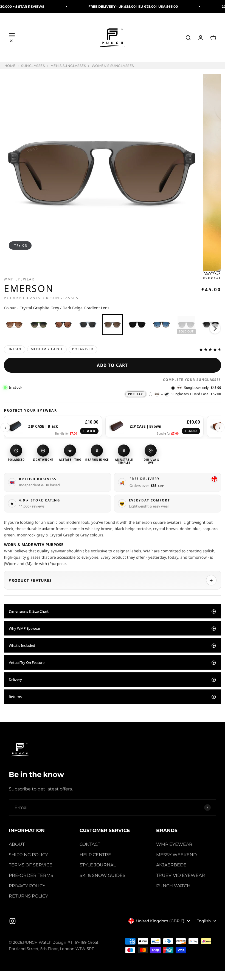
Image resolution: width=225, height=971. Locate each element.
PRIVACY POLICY (27, 885)
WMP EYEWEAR (174, 844)
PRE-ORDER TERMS (31, 875)
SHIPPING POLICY (28, 854)
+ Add (89, 431)
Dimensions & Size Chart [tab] (29, 611)
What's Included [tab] (22, 645)
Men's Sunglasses (68, 65)
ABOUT (17, 844)
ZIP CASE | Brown (145, 426)
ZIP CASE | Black (43, 426)
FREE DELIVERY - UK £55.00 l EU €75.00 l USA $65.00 (117, 6)
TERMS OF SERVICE (30, 865)
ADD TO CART (112, 365)
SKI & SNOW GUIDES (102, 875)
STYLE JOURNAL (98, 865)
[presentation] (215, 328)
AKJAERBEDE (171, 865)
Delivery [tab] (15, 679)
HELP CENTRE (95, 854)
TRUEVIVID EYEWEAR (180, 875)
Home (10, 65)
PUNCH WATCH (173, 885)
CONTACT (90, 844)
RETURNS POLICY (28, 896)
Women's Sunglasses (113, 65)
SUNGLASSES (33, 65)
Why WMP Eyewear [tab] (24, 628)
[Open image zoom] (102, 172)
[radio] (14, 324)
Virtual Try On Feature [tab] (26, 662)
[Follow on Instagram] (12, 921)
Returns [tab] (15, 696)
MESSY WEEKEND (176, 854)
